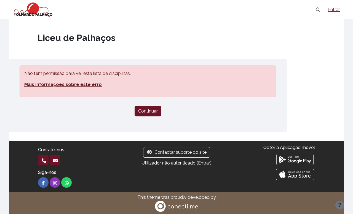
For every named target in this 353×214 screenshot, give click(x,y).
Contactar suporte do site (180, 152)
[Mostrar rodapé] (339, 205)
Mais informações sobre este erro (63, 84)
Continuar (148, 111)
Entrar (334, 9)
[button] (318, 9)
